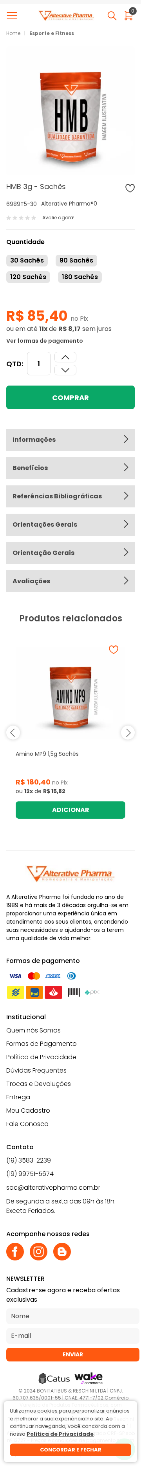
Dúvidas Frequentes (36, 1070)
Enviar (73, 1354)
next (128, 733)
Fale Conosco (27, 1123)
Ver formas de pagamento (44, 341)
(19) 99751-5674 (30, 1173)
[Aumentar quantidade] (65, 370)
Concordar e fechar (70, 1449)
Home (13, 33)
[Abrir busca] (112, 16)
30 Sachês (27, 260)
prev (13, 733)
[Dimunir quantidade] (65, 357)
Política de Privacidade (41, 1057)
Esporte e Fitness (51, 33)
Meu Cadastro (28, 1110)
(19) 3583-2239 (28, 1160)
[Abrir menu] (13, 16)
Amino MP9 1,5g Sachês (47, 754)
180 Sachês (80, 276)
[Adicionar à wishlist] (130, 188)
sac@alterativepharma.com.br (53, 1187)
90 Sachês (76, 260)
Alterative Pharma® (67, 204)
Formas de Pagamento (41, 1043)
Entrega (18, 1097)
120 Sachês (28, 276)
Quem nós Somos (33, 1030)
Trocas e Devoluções (38, 1083)
